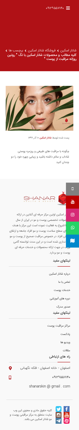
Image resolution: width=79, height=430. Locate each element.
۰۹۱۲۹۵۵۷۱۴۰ (55, 8)
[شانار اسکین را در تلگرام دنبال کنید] (59, 421)
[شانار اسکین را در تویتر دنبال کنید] (59, 409)
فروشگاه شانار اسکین (41, 50)
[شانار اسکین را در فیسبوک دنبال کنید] (67, 409)
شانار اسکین (68, 50)
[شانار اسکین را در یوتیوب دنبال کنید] (67, 415)
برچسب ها (16, 50)
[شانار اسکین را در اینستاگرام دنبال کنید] (59, 415)
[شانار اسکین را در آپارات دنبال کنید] (67, 421)
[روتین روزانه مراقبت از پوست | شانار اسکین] (47, 198)
